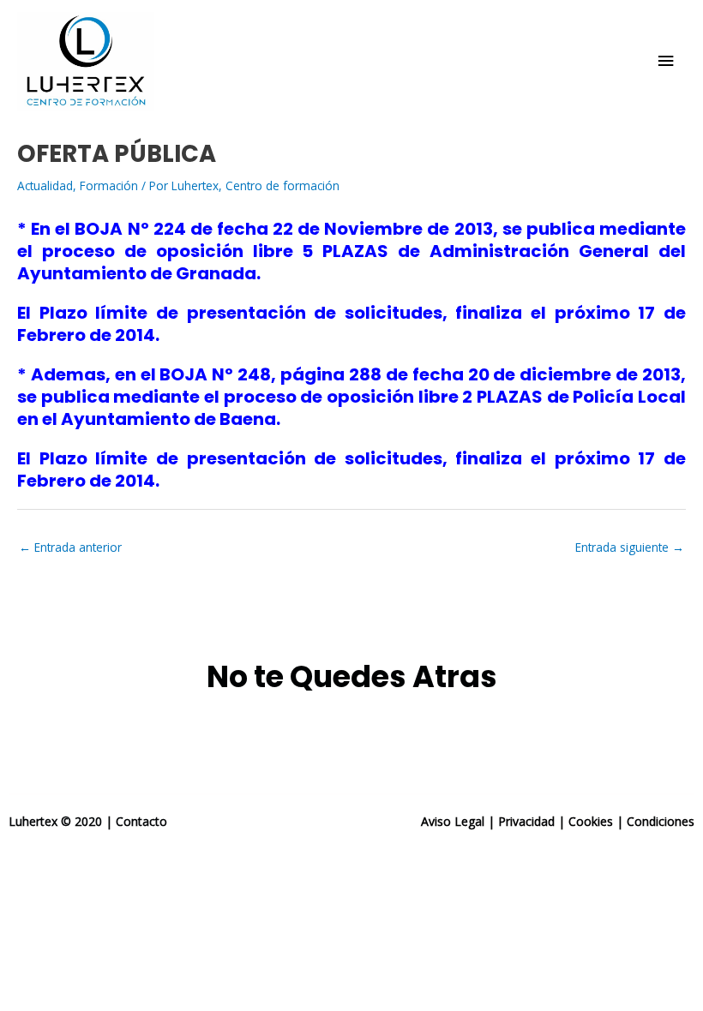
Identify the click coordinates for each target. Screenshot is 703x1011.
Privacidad (526, 821)
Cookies (590, 821)
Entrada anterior (70, 547)
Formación (109, 185)
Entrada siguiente (629, 547)
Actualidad (45, 185)
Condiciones (660, 821)
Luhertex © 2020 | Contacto (88, 821)
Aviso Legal (452, 821)
